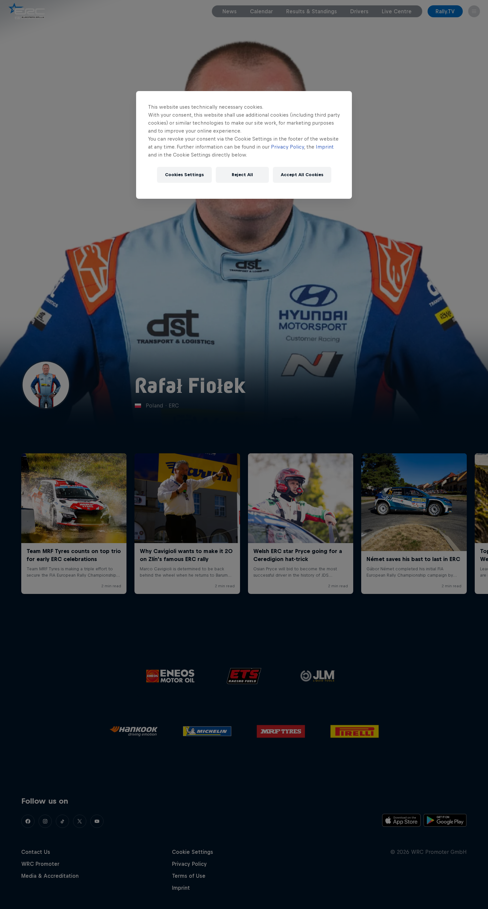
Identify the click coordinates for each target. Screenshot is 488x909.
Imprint (325, 147)
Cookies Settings (184, 174)
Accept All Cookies (302, 174)
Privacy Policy (287, 147)
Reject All (242, 174)
